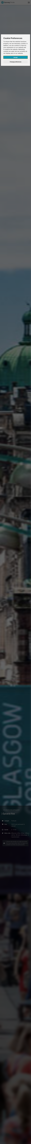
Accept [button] (15, 57)
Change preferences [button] (15, 61)
